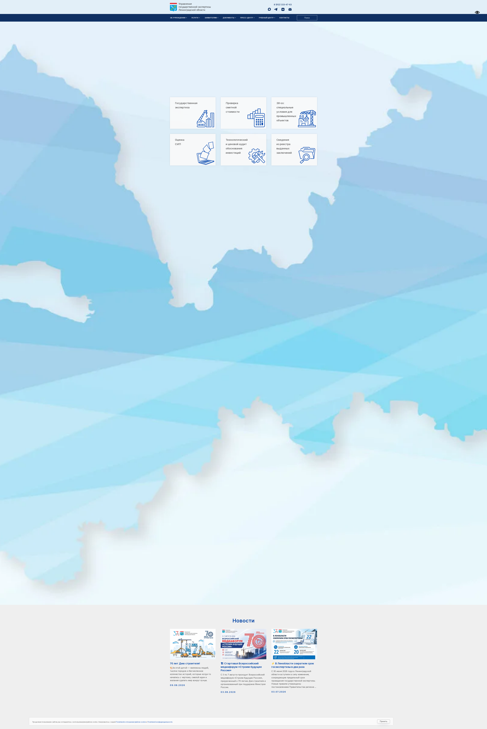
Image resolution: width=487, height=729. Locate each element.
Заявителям (211, 18)
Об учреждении (177, 18)
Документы (228, 18)
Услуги (194, 18)
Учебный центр (266, 18)
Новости (243, 620)
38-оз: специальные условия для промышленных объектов (286, 112)
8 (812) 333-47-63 (283, 4)
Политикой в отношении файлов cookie (131, 722)
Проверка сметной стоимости (233, 107)
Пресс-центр (246, 18)
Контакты (284, 18)
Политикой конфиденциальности (159, 722)
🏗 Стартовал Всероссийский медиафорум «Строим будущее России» (241, 667)
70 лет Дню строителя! (185, 663)
